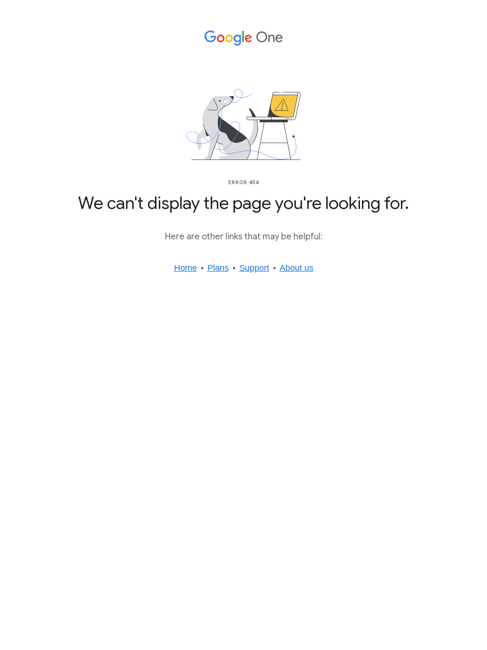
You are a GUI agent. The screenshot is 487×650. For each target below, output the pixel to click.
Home (185, 268)
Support (254, 268)
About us (296, 268)
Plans (218, 268)
